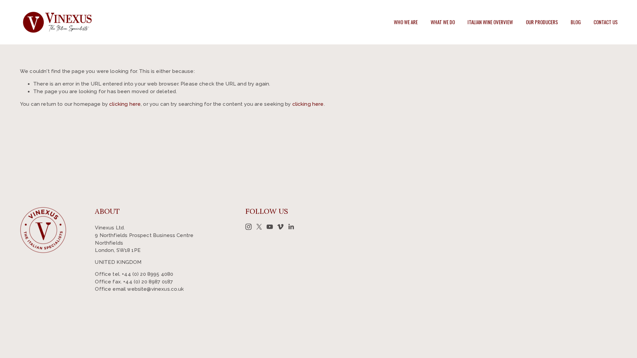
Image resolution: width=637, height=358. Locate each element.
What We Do (443, 22)
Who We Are (406, 22)
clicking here (125, 104)
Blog (576, 22)
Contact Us (606, 22)
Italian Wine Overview (490, 22)
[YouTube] (269, 226)
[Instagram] (248, 226)
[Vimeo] (280, 226)
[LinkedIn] (291, 226)
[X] (259, 226)
